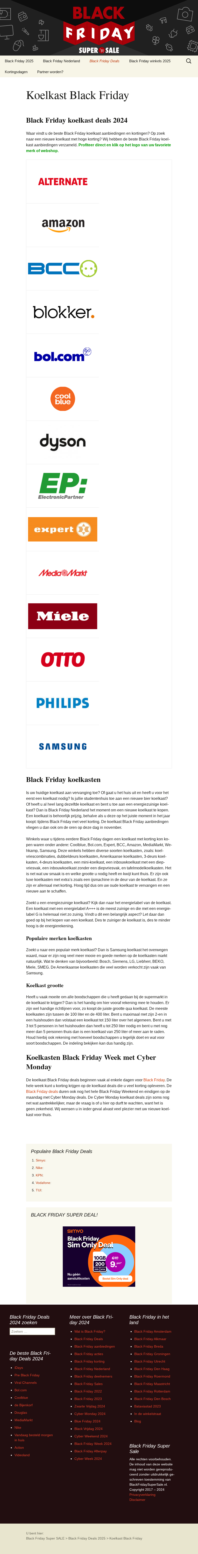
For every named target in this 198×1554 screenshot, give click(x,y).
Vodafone (43, 1183)
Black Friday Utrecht (149, 1361)
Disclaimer (137, 1500)
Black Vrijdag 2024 (88, 1429)
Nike (39, 1168)
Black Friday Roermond (152, 1376)
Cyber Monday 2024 (90, 1414)
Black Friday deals (42, 1092)
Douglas (20, 1412)
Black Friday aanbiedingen (94, 1346)
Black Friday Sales (88, 1384)
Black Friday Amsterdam (152, 1331)
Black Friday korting (89, 1361)
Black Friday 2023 (88, 1399)
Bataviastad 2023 (147, 1406)
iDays (18, 1368)
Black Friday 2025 (19, 61)
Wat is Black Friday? (89, 1331)
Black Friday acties (88, 1354)
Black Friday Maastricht (152, 1384)
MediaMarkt (23, 1420)
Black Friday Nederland (61, 61)
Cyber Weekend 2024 (91, 1436)
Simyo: (41, 1160)
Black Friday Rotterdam (152, 1391)
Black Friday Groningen (152, 1354)
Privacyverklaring (142, 1495)
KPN (39, 1175)
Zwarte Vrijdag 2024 (89, 1406)
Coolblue (21, 1397)
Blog (137, 1421)
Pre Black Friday (27, 1375)
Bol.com (20, 1390)
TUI (38, 1190)
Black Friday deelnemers (93, 1376)
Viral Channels (25, 1383)
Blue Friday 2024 (87, 1421)
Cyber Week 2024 (88, 1459)
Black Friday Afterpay (90, 1451)
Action (19, 1447)
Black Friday (154, 1080)
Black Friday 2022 (88, 1391)
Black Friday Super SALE (45, 1538)
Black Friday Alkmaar (150, 1339)
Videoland (22, 1455)
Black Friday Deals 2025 (87, 1538)
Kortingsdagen (16, 72)
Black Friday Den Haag (152, 1369)
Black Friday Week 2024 (93, 1444)
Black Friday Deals (105, 61)
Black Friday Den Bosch (152, 1399)
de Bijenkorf (23, 1405)
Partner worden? (50, 72)
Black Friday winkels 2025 (149, 61)
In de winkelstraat (147, 1414)
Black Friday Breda (148, 1346)
